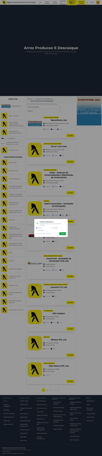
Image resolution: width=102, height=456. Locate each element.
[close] (64, 222)
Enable (63, 233)
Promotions (41, 230)
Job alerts (55, 228)
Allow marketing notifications (44, 233)
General (40, 228)
